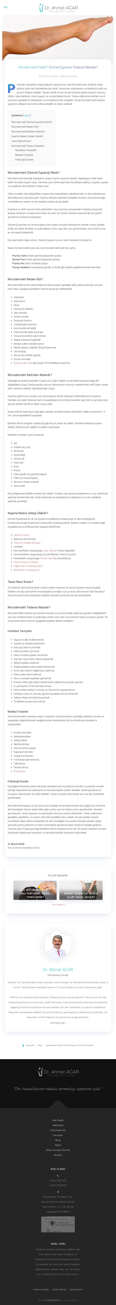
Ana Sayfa (58, 1120)
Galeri (58, 1145)
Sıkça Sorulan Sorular (58, 1150)
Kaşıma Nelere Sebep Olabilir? (27, 136)
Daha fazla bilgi (57, 1023)
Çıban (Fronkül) (21, 535)
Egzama (18, 363)
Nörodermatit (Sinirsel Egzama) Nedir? (31, 122)
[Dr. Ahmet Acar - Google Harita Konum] (58, 1224)
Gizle (26, 115)
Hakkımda (58, 1125)
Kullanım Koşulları (41, 1289)
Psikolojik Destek (24, 159)
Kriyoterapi (19, 771)
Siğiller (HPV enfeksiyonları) (28, 566)
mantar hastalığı (48, 558)
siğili (64, 591)
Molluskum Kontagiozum (27, 570)
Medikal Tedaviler (24, 155)
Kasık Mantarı (50, 550)
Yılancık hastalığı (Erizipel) (27, 542)
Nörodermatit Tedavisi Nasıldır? (28, 146)
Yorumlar (58, 1135)
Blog (57, 1140)
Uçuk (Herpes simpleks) (26, 562)
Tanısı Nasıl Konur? (21, 141)
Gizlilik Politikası (59, 1289)
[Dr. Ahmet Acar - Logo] (58, 8)
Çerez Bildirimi (76, 1289)
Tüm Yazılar (58, 904)
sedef (29, 363)
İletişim (58, 1155)
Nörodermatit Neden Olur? (25, 126)
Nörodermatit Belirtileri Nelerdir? (28, 131)
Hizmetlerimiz (58, 1130)
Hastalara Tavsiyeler (26, 150)
